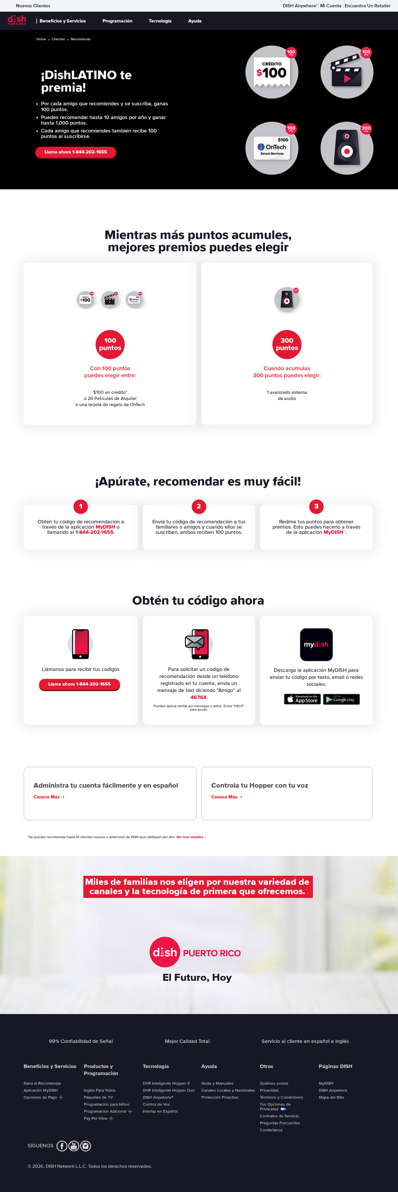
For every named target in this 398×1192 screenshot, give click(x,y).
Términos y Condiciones (281, 1097)
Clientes (58, 39)
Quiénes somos (274, 1083)
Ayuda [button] (195, 21)
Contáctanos (271, 1130)
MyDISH (105, 527)
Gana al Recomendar (42, 1083)
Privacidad (269, 1090)
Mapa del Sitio (331, 1097)
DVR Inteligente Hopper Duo (169, 1090)
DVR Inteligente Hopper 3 (166, 1083)
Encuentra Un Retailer (368, 6)
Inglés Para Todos (100, 1090)
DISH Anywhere (300, 6)
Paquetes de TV (98, 1097)
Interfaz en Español (160, 1111)
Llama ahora (76, 152)
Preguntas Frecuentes (280, 1123)
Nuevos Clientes (33, 6)
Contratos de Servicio (279, 1116)
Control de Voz (156, 1104)
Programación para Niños (106, 1104)
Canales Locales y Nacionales (228, 1090)
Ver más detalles (190, 837)
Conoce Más (47, 797)
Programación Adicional (105, 1111)
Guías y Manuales (217, 1083)
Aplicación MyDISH (41, 1090)
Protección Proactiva (219, 1097)
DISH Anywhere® (158, 1097)
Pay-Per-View (95, 1118)
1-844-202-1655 (94, 532)
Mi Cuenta (330, 6)
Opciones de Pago (40, 1097)
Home (41, 39)
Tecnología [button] (160, 21)
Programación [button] (117, 21)
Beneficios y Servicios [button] (63, 21)
